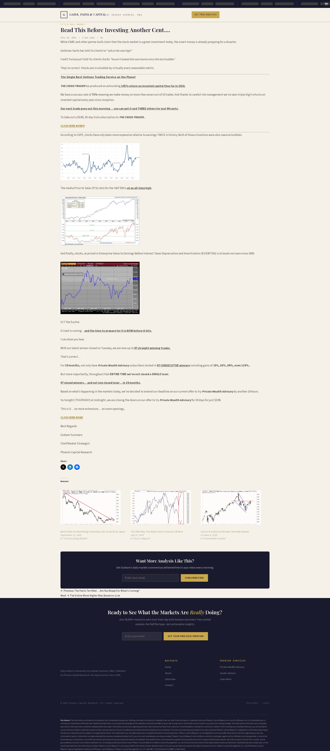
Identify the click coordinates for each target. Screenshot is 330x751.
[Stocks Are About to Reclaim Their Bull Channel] (234, 507)
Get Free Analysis (205, 14)
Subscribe (170, 679)
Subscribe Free (194, 578)
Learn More (226, 679)
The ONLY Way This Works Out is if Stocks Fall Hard (157, 531)
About (168, 673)
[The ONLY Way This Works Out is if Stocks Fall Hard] (164, 507)
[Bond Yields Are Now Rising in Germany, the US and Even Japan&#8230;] (93, 507)
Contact (169, 685)
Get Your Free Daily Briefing (186, 636)
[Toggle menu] (269, 14)
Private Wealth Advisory (232, 667)
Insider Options (228, 673)
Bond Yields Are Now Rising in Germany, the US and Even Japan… (93, 531)
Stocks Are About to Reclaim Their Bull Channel (225, 531)
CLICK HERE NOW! (71, 418)
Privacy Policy (252, 703)
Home (168, 667)
